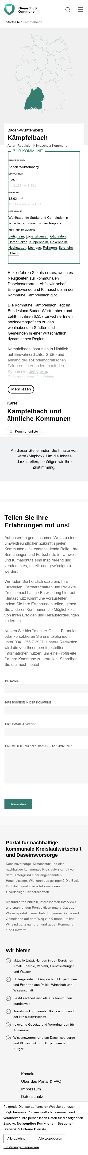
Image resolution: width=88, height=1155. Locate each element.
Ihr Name (11, 680)
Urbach (13, 253)
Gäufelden (45, 377)
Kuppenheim (43, 382)
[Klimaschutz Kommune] (22, 9)
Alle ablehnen (17, 1138)
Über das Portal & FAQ (41, 1081)
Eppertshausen (21, 377)
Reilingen (50, 247)
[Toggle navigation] (80, 9)
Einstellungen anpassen (21, 1147)
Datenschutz (32, 1096)
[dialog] (44, 1128)
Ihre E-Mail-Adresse (20, 724)
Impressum (31, 1089)
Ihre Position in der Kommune (27, 702)
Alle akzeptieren (50, 1138)
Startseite (13, 22)
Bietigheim (38, 371)
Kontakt (27, 1074)
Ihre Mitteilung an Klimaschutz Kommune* (38, 746)
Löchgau (34, 247)
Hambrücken (19, 382)
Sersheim (66, 247)
